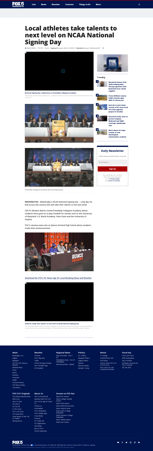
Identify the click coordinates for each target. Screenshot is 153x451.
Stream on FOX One (65, 393)
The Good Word (17, 414)
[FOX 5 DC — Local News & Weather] (19, 4)
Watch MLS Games (62, 422)
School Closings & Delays (43, 363)
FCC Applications (40, 423)
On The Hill (16, 406)
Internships (38, 426)
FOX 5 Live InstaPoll (41, 396)
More (98, 4)
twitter (126, 442)
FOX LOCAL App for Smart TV (43, 402)
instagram (130, 442)
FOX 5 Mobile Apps (40, 413)
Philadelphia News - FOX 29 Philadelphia (65, 361)
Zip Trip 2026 (126, 367)
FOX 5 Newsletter (40, 411)
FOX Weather (38, 368)
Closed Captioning (40, 431)
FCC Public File (39, 421)
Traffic (36, 361)
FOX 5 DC (40, 48)
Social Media (38, 416)
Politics (81, 352)
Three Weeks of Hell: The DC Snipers (20, 417)
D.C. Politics (82, 356)
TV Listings (103, 356)
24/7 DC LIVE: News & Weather (19, 364)
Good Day (126, 352)
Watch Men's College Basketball (63, 412)
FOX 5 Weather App (41, 366)
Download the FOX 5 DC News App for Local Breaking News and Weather (58, 278)
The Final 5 (16, 404)
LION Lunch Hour (128, 356)
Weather (38, 352)
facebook (122, 442)
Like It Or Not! (17, 401)
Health (14, 380)
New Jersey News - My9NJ (65, 364)
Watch (103, 352)
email (139, 442)
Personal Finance (18, 382)
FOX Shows (104, 361)
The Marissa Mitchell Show (21, 396)
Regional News (63, 352)
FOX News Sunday (18, 385)
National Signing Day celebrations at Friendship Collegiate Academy (50, 93)
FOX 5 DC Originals (21, 393)
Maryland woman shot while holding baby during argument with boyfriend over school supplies (117, 86)
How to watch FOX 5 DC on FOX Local (108, 364)
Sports (47, 48)
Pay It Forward (127, 361)
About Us (38, 393)
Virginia (14, 358)
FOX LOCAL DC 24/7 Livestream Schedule (107, 368)
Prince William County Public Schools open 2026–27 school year (117, 98)
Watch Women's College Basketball (64, 416)
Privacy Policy (115, 179)
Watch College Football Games (64, 400)
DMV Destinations (128, 358)
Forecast (37, 356)
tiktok (134, 442)
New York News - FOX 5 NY (64, 356)
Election (80, 363)
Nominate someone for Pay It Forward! (130, 364)
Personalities (38, 408)
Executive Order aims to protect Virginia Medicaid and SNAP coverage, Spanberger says (118, 121)
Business (15, 375)
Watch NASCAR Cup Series (65, 406)
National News (17, 367)
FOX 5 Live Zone (18, 411)
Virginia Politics (83, 361)
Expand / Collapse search (139, 4)
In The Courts (17, 409)
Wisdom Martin (31, 48)
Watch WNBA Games (63, 420)
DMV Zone (16, 399)
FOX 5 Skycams (39, 358)
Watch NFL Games (62, 396)
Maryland (15, 361)
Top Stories (16, 387)
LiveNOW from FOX (106, 358)
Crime (14, 370)
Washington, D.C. (18, 356)
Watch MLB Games (62, 403)
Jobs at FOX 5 (39, 428)
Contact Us (38, 406)
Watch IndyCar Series (63, 408)
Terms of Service (114, 181)
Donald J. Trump (83, 368)
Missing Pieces (17, 421)
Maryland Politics (84, 358)
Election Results (83, 366)
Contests (37, 418)
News (15, 352)
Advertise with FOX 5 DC (42, 399)
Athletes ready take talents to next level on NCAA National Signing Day (52, 324)
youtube (118, 442)
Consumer (15, 377)
